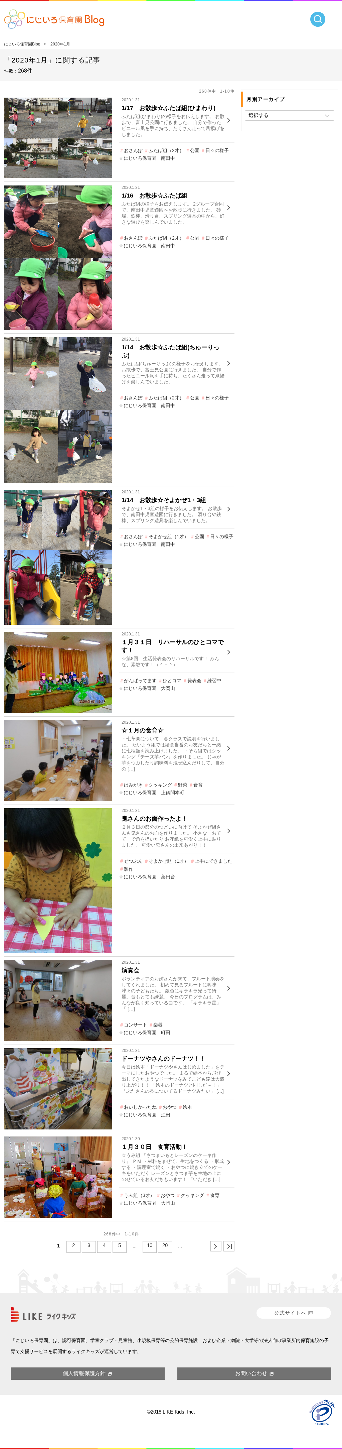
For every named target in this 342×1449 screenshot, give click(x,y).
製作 (128, 869)
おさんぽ (133, 150)
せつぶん (133, 861)
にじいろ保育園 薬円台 (149, 876)
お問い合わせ (251, 1373)
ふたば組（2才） (166, 150)
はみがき (133, 785)
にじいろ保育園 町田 (147, 1032)
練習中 (214, 680)
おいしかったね (140, 1107)
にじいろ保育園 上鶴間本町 (154, 792)
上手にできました (213, 861)
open (317, 19)
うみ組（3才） (139, 1195)
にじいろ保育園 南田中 (149, 158)
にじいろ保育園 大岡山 (149, 688)
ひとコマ (172, 680)
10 (149, 1245)
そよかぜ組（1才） (169, 536)
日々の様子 (217, 150)
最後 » (228, 1246)
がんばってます (140, 680)
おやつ (170, 1107)
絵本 (187, 1107)
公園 (194, 150)
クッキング (160, 785)
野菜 (182, 785)
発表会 (194, 680)
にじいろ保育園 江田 (147, 1114)
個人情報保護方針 (84, 1373)
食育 (198, 785)
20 (165, 1245)
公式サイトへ (290, 1313)
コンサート (135, 1025)
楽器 (158, 1025)
